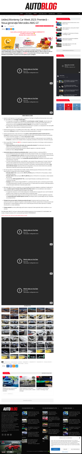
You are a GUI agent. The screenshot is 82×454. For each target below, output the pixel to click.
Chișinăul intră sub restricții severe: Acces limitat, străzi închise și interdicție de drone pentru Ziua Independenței (30, 414)
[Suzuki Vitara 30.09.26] (11, 447)
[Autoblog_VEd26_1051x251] (27, 43)
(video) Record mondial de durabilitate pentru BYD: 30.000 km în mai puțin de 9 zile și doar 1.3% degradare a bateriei (30, 435)
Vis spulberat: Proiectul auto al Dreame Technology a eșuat (33, 428)
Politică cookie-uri (65, 451)
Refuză (65, 449)
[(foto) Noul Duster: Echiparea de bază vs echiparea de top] (45, 413)
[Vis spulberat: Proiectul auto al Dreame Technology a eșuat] (44, 381)
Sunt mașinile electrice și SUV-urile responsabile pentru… (69, 44)
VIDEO (35, 13)
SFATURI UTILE (43, 13)
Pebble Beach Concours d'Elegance (7, 363)
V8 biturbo (26, 363)
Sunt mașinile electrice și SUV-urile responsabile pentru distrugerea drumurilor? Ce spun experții (33, 441)
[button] (79, 437)
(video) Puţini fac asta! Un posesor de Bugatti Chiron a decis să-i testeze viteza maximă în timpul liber (54, 431)
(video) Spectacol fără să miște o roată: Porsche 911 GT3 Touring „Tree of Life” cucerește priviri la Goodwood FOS (71, 435)
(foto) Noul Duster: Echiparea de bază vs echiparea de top (52, 413)
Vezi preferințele (75, 449)
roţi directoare (15, 363)
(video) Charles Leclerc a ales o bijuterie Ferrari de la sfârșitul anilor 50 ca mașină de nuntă (54, 418)
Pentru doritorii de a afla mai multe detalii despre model (14, 215)
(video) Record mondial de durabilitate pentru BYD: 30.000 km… (70, 39)
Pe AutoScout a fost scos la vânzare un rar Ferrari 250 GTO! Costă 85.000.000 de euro (54, 425)
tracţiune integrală (20, 363)
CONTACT (59, 13)
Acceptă (56, 449)
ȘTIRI (21, 13)
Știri (4, 376)
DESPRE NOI (52, 13)
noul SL (25, 53)
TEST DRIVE (28, 13)
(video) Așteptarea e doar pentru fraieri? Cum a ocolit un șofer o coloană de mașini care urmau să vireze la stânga (30, 422)
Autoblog (41, 451)
